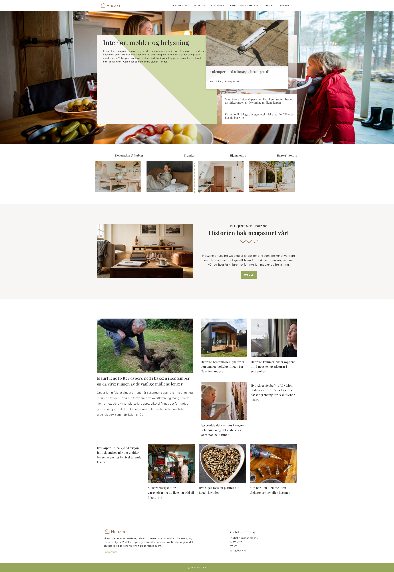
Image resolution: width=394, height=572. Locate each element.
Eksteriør (217, 5)
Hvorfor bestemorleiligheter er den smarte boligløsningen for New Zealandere (223, 366)
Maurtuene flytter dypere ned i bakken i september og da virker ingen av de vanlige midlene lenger (259, 100)
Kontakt (285, 5)
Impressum (110, 551)
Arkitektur (180, 5)
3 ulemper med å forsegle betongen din (240, 71)
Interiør (199, 5)
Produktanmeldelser (244, 5)
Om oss (269, 5)
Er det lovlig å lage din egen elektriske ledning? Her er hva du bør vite (259, 115)
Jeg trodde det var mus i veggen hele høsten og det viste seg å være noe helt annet (223, 430)
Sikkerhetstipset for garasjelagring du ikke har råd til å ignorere (171, 492)
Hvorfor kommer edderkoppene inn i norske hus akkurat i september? (273, 366)
